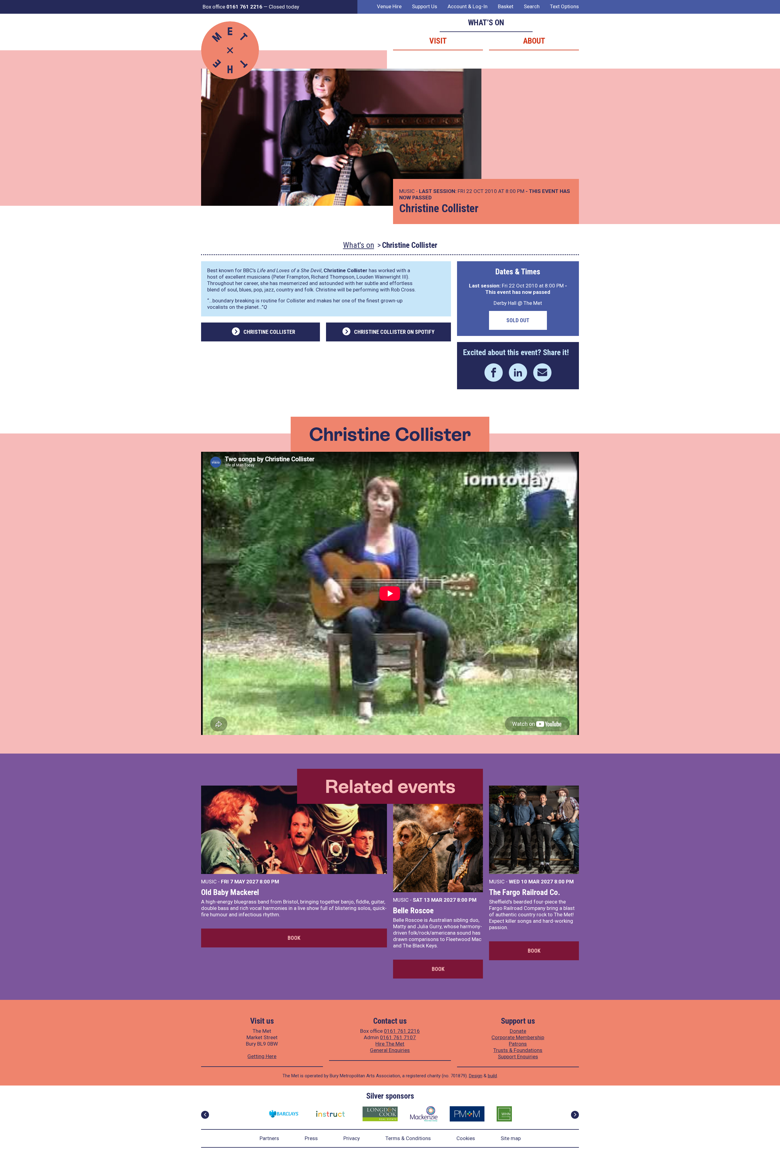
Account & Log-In (468, 6)
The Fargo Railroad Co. (524, 892)
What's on (358, 245)
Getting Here (261, 1056)
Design (475, 1076)
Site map (511, 1138)
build (492, 1076)
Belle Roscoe (413, 910)
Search (532, 6)
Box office (232, 7)
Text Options (564, 6)
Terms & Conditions (408, 1138)
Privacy (351, 1138)
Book (294, 938)
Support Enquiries (518, 1057)
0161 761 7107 (398, 1037)
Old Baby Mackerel (230, 892)
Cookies (465, 1138)
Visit (438, 40)
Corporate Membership (517, 1037)
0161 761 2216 (402, 1031)
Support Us (424, 6)
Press (311, 1138)
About (534, 40)
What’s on (486, 22)
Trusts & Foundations (517, 1050)
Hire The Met (389, 1044)
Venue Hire (389, 6)
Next (575, 1115)
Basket (505, 6)
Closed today (284, 7)
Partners (269, 1138)
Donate (518, 1031)
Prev (205, 1115)
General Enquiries (390, 1050)
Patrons (518, 1044)
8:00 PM (269, 882)
